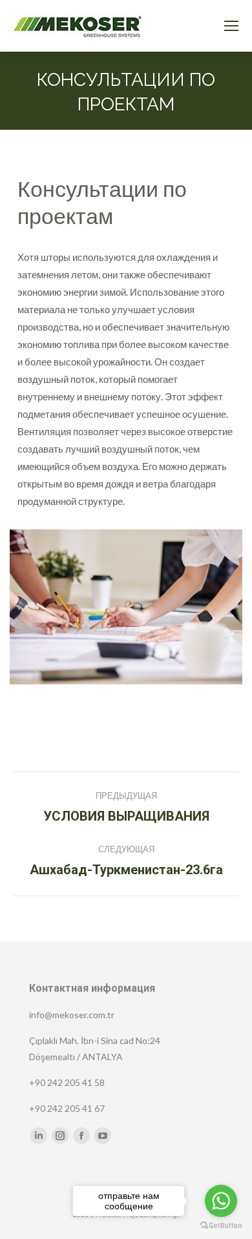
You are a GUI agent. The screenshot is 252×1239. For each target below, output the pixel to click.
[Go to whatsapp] (221, 1201)
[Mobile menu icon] (231, 26)
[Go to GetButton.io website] (221, 1226)
